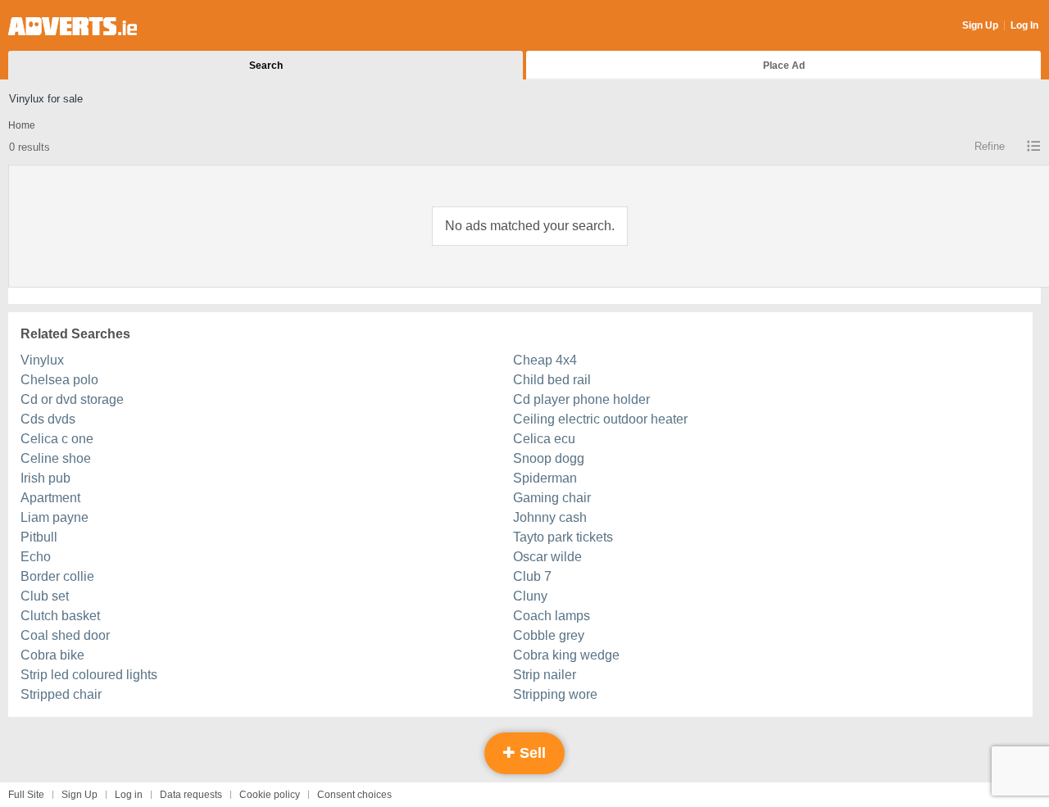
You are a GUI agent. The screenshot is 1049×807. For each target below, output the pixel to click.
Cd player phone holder (581, 399)
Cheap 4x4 (545, 360)
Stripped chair (61, 694)
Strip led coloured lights (88, 675)
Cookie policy (269, 794)
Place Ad (784, 65)
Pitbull (38, 537)
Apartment (50, 498)
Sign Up (980, 25)
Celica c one (56, 439)
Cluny (530, 596)
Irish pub (45, 478)
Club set (44, 596)
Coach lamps (551, 616)
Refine (989, 146)
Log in (129, 794)
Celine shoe (55, 458)
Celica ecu (544, 439)
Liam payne (54, 517)
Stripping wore (555, 694)
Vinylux (42, 360)
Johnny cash (550, 517)
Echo (35, 557)
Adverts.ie (72, 26)
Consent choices (354, 794)
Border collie (57, 576)
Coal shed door (65, 635)
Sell (530, 753)
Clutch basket (60, 616)
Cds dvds (47, 419)
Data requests (191, 794)
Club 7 (532, 576)
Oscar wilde (547, 557)
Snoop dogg (548, 458)
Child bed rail (552, 380)
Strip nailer (544, 675)
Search (266, 65)
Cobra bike (52, 655)
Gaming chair (552, 498)
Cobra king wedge (566, 655)
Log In (1024, 25)
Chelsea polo (59, 380)
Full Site (26, 794)
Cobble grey (548, 635)
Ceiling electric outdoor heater (600, 419)
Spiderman (545, 478)
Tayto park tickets (563, 537)
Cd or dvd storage (72, 399)
